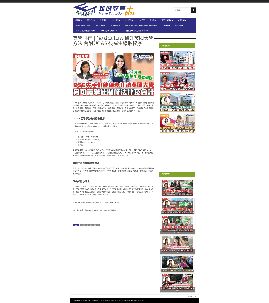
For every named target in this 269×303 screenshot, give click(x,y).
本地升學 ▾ (116, 20)
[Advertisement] (113, 260)
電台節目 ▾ (179, 25)
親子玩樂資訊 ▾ (167, 20)
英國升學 (96, 225)
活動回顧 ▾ (166, 25)
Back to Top (190, 296)
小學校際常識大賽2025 (109, 31)
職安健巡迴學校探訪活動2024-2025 (136, 31)
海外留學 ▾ (129, 20)
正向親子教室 (101, 25)
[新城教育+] (104, 10)
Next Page (113, 217)
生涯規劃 (103, 20)
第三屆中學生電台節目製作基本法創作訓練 (141, 25)
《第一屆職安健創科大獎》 (85, 31)
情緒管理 (141, 20)
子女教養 (153, 20)
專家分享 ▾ (91, 20)
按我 (116, 202)
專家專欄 (82, 225)
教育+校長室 (115, 25)
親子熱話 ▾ (182, 20)
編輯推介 (78, 20)
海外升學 (89, 225)
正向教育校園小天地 (82, 25)
